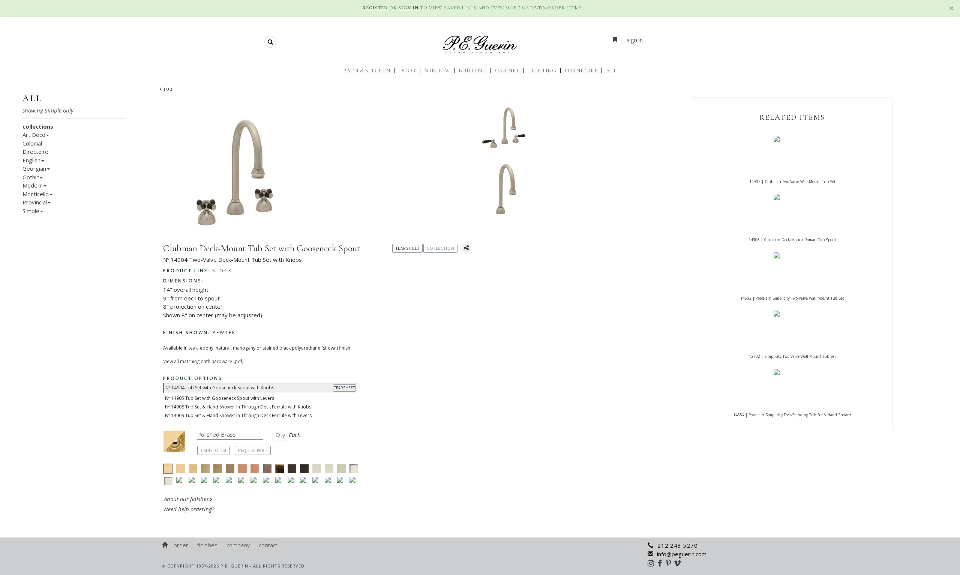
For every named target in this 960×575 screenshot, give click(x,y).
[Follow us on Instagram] (653, 563)
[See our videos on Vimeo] (680, 563)
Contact (268, 545)
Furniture (581, 70)
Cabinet (507, 70)
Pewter (199, 332)
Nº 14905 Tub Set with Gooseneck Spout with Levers (219, 398)
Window (437, 70)
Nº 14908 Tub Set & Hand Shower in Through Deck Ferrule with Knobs (238, 407)
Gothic (30, 177)
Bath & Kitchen (366, 70)
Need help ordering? (190, 509)
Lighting (542, 70)
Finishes (207, 545)
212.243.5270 (677, 545)
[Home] (165, 545)
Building (472, 70)
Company (238, 545)
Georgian (34, 168)
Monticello (35, 194)
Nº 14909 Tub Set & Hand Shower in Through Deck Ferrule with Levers (238, 415)
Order (181, 545)
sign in (635, 40)
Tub (168, 89)
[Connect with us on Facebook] (662, 563)
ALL (611, 70)
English (31, 160)
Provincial (34, 202)
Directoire (35, 151)
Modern (32, 185)
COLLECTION (440, 248)
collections (37, 126)
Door (407, 70)
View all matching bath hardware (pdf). (203, 361)
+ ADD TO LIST (213, 450)
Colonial (32, 143)
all (32, 98)
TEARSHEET (344, 387)
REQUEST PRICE (253, 450)
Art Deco (33, 134)
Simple (30, 211)
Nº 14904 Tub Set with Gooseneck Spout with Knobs (260, 387)
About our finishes (186, 499)
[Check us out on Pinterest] (670, 563)
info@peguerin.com (681, 554)
